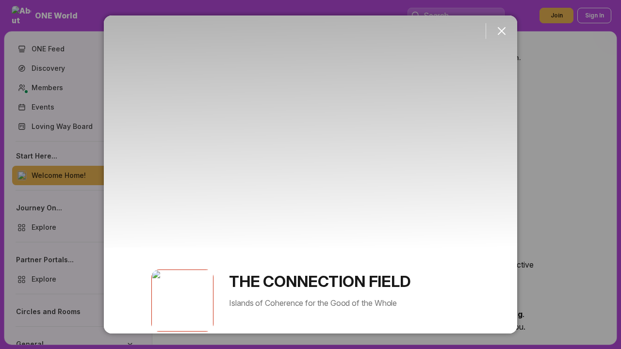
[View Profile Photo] (182, 301)
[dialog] (310, 174)
